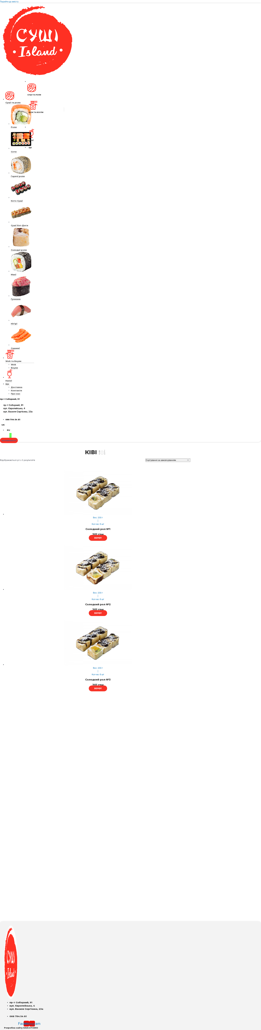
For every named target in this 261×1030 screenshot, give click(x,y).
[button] (9, 440)
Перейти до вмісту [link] (9, 1)
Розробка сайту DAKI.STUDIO (21, 1027)
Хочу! (98, 538)
